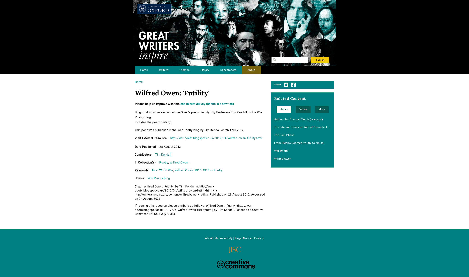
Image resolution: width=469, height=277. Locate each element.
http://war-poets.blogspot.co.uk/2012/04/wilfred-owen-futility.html (216, 138)
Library (205, 70)
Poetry (163, 162)
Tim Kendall (163, 154)
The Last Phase (284, 135)
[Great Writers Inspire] (154, 9)
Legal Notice (243, 238)
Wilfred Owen (179, 162)
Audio (284, 109)
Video (303, 109)
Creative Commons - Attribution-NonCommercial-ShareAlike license (236, 264)
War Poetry (281, 151)
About (251, 70)
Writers (163, 70)
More (322, 109)
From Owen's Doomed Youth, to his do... (300, 143)
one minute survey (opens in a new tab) (207, 104)
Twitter (286, 85)
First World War (162, 170)
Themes (184, 70)
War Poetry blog (159, 178)
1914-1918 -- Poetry (208, 170)
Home (144, 70)
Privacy (259, 238)
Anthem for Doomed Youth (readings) (298, 119)
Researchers (228, 70)
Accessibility (223, 238)
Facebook (293, 85)
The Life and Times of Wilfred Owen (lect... (301, 127)
